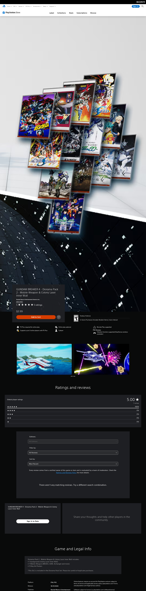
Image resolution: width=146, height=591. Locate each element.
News (44, 6)
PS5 (14, 6)
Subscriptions (82, 13)
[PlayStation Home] (4, 6)
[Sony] (141, 4)
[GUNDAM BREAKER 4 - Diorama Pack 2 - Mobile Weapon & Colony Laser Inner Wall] (44, 359)
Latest (51, 13)
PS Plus (28, 6)
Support (51, 6)
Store (8, 6)
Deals (71, 13)
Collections (61, 13)
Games (20, 6)
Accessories (36, 6)
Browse (93, 13)
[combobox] (73, 442)
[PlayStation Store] (12, 12)
